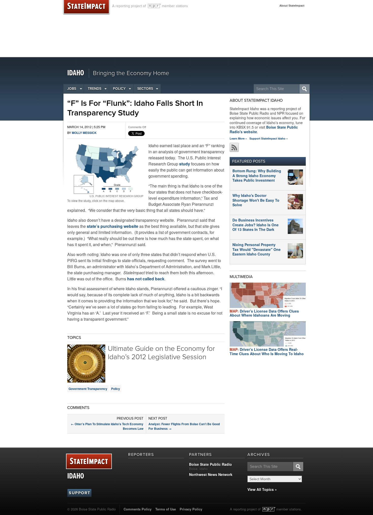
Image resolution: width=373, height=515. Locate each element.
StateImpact (89, 462)
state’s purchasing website (112, 226)
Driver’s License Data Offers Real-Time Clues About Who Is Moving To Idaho (267, 351)
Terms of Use (165, 509)
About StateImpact (291, 5)
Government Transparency (88, 388)
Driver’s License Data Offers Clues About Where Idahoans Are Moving (264, 313)
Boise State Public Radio (210, 464)
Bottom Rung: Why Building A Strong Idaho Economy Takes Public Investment (256, 175)
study (184, 164)
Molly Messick (84, 132)
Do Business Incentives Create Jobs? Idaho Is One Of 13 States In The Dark (255, 224)
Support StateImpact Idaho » (268, 138)
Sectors (145, 89)
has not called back (145, 279)
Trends (94, 89)
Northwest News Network (210, 474)
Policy (119, 89)
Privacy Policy (191, 509)
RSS (234, 147)
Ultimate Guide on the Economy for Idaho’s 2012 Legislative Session (161, 353)
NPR (154, 6)
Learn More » (238, 138)
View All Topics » (262, 489)
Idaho (75, 73)
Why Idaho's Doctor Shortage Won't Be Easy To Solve (255, 200)
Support (79, 492)
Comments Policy (137, 509)
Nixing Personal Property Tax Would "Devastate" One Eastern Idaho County (256, 249)
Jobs (71, 89)
